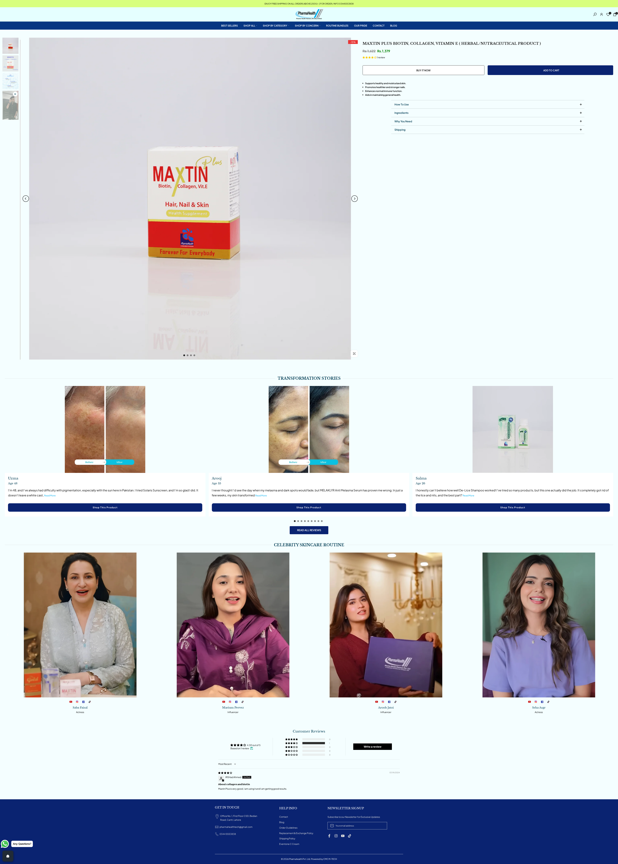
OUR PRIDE (360, 25)
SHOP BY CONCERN (306, 25)
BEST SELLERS (229, 25)
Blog (281, 822)
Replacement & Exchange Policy (296, 833)
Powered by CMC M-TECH (324, 859)
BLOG (393, 25)
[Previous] (26, 198)
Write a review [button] (372, 746)
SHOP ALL (249, 25)
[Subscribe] (381, 826)
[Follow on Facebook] (329, 836)
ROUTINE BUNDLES (337, 25)
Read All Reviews (309, 530)
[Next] (354, 198)
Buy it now (423, 70)
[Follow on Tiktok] (349, 836)
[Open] (7, 856)
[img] (225, 772)
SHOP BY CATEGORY (275, 25)
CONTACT (378, 25)
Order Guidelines (288, 827)
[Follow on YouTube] (343, 836)
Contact (283, 816)
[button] (370, 57)
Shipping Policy (287, 838)
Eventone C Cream (289, 843)
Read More (50, 495)
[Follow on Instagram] (336, 836)
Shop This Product (105, 507)
